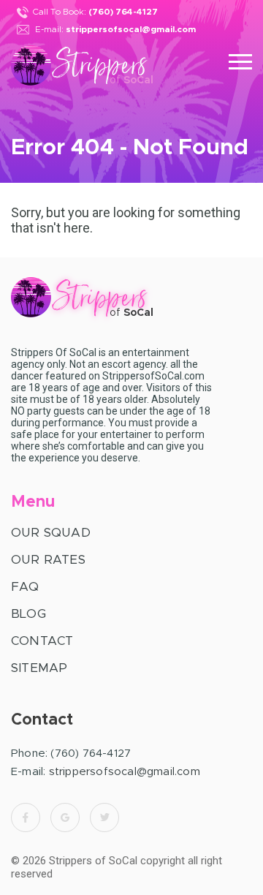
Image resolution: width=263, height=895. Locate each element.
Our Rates (48, 560)
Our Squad (51, 532)
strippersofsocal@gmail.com (131, 29)
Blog (28, 614)
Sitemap (39, 668)
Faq (25, 587)
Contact (42, 641)
